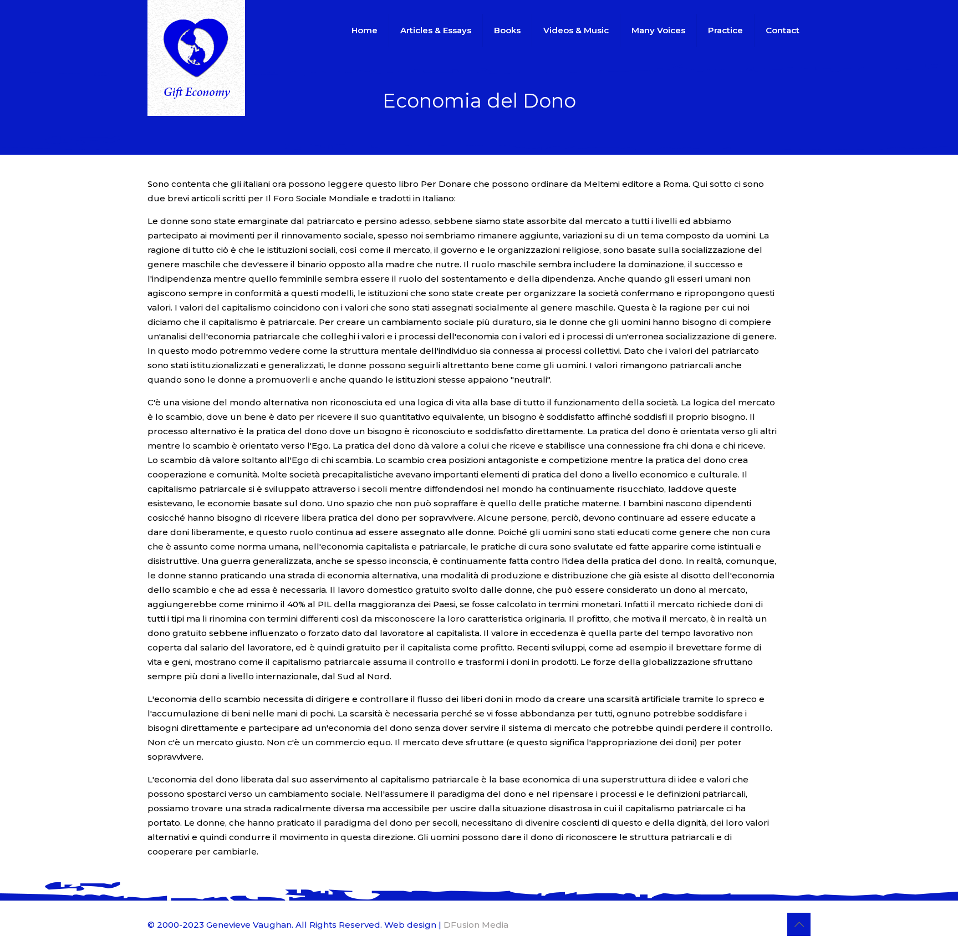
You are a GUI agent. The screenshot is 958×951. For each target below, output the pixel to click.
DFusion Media (476, 924)
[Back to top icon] (799, 924)
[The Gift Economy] (196, 58)
